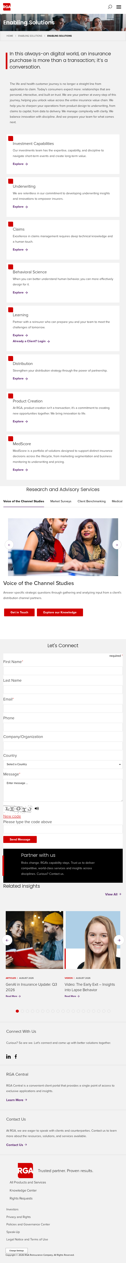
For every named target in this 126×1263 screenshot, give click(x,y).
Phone (8, 718)
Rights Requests (21, 1198)
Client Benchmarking (92, 501)
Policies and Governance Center (28, 1224)
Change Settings (16, 1251)
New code (12, 816)
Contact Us (14, 1144)
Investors (12, 1209)
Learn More (14, 1099)
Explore (18, 164)
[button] (111, 7)
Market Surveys (60, 501)
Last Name (12, 680)
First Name (12, 662)
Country (10, 755)
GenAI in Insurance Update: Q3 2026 (31, 987)
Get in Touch (19, 612)
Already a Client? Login (29, 341)
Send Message (20, 839)
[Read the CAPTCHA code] (37, 809)
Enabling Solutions (30, 36)
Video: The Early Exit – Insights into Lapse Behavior (90, 987)
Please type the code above (27, 822)
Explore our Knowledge (60, 612)
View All (111, 894)
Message (11, 774)
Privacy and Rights (18, 1217)
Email (7, 699)
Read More (12, 996)
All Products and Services (28, 1182)
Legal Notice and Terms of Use (27, 1239)
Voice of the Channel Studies (23, 501)
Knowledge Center (23, 1190)
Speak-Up (13, 1232)
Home (10, 36)
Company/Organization (23, 737)
